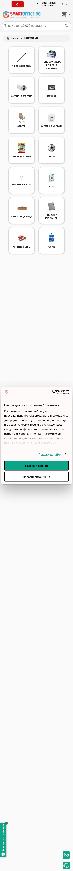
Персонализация (34, 476)
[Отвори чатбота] (66, 865)
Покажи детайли (50, 454)
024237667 (48, 4)
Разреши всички (36, 465)
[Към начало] (21, 14)
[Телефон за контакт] (66, 855)
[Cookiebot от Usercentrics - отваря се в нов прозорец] (52, 391)
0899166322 (49, 2)
